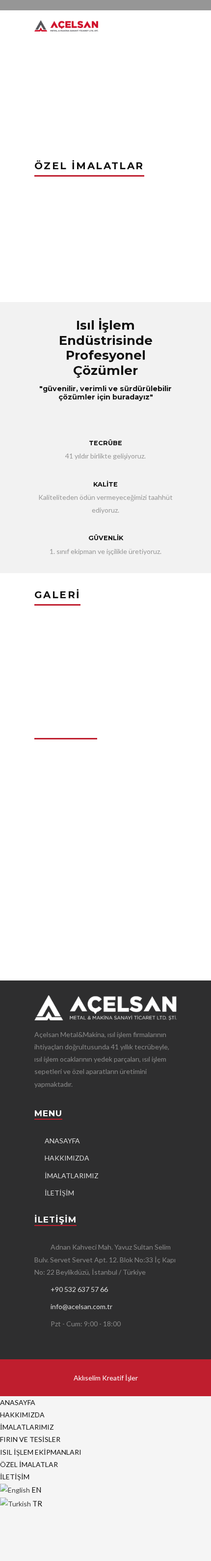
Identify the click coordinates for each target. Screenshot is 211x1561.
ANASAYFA (62, 1140)
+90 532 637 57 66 (79, 1289)
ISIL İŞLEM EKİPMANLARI (40, 1452)
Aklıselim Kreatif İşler (106, 1378)
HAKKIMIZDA (67, 1158)
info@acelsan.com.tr (81, 1306)
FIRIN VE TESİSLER (30, 1439)
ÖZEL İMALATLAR (29, 1464)
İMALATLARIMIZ (72, 1175)
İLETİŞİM (59, 1193)
